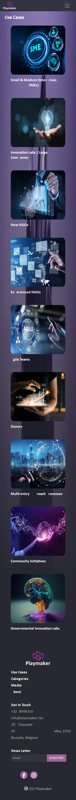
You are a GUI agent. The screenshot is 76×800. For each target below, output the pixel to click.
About (16, 692)
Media (16, 685)
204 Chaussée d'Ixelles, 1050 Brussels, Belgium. (41, 731)
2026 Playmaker (40, 789)
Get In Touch (21, 705)
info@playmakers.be (27, 718)
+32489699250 (22, 712)
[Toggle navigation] (67, 6)
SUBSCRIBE (56, 758)
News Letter (21, 751)
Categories (19, 679)
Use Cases (19, 672)
